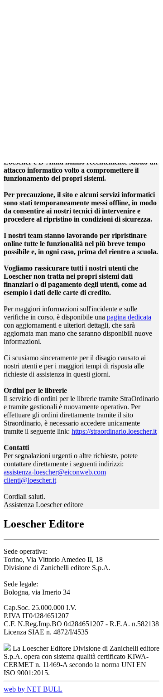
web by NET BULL (33, 689)
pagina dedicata (129, 317)
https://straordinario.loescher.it (114, 431)
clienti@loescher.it (30, 480)
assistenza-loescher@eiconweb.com (55, 472)
